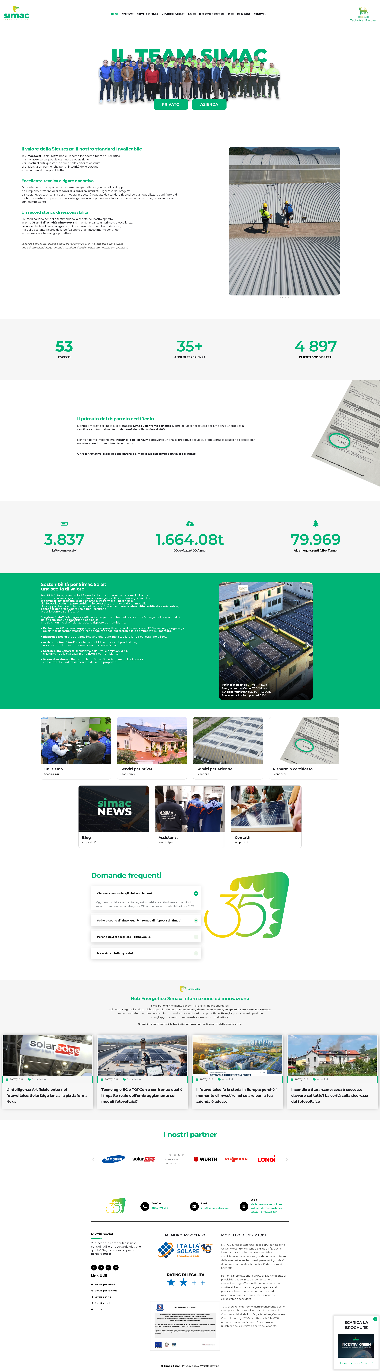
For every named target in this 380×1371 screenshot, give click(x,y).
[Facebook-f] (101, 1267)
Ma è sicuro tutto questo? (115, 953)
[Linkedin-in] (116, 1267)
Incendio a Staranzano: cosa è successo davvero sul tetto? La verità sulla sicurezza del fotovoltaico (329, 1095)
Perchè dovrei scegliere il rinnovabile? (124, 937)
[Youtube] (108, 1267)
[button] (232, 221)
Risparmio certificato (212, 13)
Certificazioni (102, 1303)
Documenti (243, 13)
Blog (231, 13)
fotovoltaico (39, 1079)
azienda (209, 104)
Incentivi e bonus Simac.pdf (356, 1363)
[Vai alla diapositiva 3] (285, 297)
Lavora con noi (103, 1296)
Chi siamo (128, 13)
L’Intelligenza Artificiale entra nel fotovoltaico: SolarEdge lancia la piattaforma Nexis (47, 1095)
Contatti (259, 13)
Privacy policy (190, 1366)
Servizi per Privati (147, 13)
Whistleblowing (209, 1366)
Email (204, 1203)
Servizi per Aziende (173, 13)
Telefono (156, 1203)
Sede (254, 1199)
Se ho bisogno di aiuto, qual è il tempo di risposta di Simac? (139, 920)
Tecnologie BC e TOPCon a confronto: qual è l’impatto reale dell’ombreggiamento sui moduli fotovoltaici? (141, 1095)
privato (170, 104)
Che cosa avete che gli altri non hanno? (124, 893)
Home (114, 13)
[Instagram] (94, 1267)
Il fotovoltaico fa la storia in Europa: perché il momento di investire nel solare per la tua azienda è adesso (237, 1095)
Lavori (192, 13)
